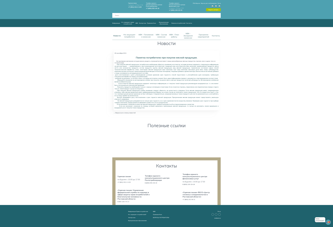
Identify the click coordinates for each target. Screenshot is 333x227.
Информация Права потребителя (138, 211)
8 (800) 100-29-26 (189, 184)
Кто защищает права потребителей (127, 23)
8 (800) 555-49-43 (151, 183)
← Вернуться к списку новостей (125, 113)
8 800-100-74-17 (123, 201)
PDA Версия (196, 3)
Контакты (189, 23)
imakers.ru (217, 218)
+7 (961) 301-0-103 (135, 7)
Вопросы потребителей (178, 23)
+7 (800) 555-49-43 (152, 8)
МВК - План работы (174, 36)
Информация (116, 23)
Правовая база (151, 23)
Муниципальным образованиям (164, 23)
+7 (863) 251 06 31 (189, 199)
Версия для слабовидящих (209, 3)
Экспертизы (142, 23)
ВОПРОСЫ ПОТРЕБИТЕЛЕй (161, 217)
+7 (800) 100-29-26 (175, 10)
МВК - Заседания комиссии (188, 35)
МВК (137, 23)
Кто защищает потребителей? (137, 214)
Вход (219, 3)
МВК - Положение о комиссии (146, 36)
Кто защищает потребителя (129, 36)
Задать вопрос (213, 10)
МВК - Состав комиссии (161, 36)
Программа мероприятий (203, 36)
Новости (117, 36)
